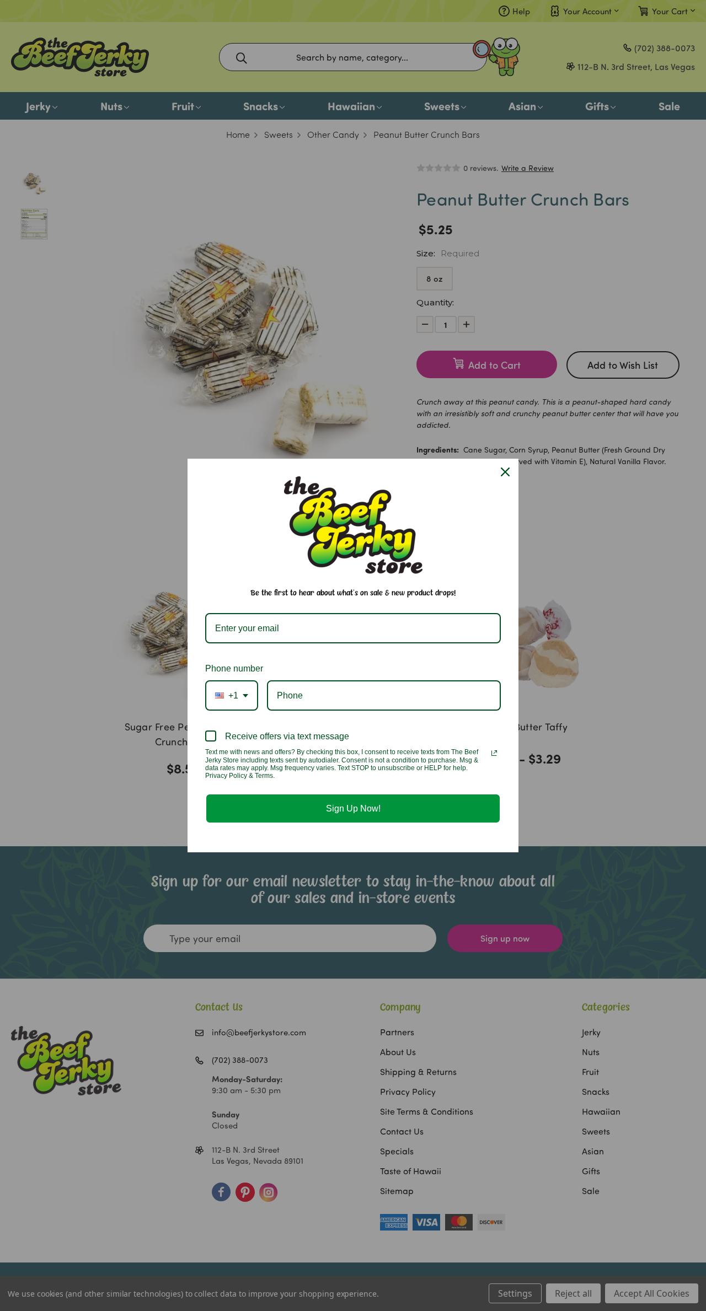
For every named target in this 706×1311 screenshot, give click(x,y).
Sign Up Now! (353, 808)
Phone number (234, 668)
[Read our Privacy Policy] (494, 753)
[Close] (505, 472)
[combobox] (231, 695)
